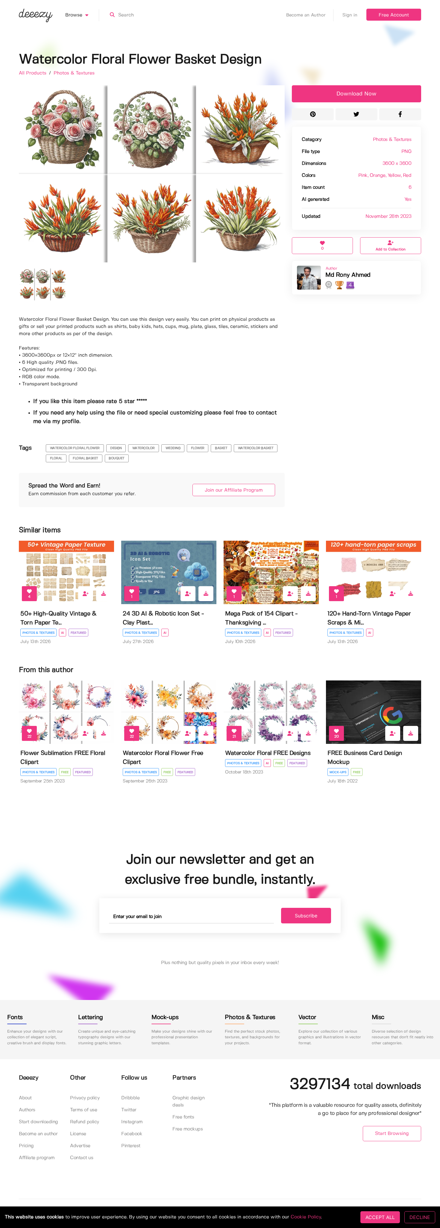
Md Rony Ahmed (348, 275)
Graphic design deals (188, 1101)
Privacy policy (84, 1098)
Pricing (26, 1146)
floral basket (85, 458)
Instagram (132, 1122)
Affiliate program (37, 1158)
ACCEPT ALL (380, 1217)
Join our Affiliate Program (234, 490)
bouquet (117, 458)
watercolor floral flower (75, 448)
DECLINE (419, 1217)
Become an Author (306, 15)
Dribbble (130, 1098)
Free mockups (187, 1129)
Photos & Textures (74, 73)
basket (221, 448)
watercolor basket (256, 448)
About (25, 1098)
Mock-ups (338, 772)
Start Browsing (392, 1133)
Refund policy (84, 1122)
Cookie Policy (306, 1217)
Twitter (128, 1110)
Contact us (81, 1158)
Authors (27, 1110)
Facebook (131, 1134)
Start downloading (38, 1122)
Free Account (394, 15)
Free (65, 772)
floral (56, 458)
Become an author (38, 1134)
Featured (78, 632)
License (78, 1134)
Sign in (349, 15)
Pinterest (130, 1146)
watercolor (143, 448)
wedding (173, 448)
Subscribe (306, 916)
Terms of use (83, 1110)
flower (197, 448)
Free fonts (183, 1117)
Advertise (80, 1146)
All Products (33, 73)
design (116, 448)
